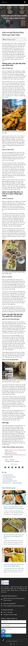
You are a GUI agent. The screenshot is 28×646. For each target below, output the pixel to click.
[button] (5, 467)
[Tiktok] (14, 644)
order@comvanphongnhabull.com (17, 454)
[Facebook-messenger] (3, 631)
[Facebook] (11, 644)
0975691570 (14, 453)
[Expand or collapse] (24, 39)
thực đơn (16, 81)
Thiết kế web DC (21, 641)
